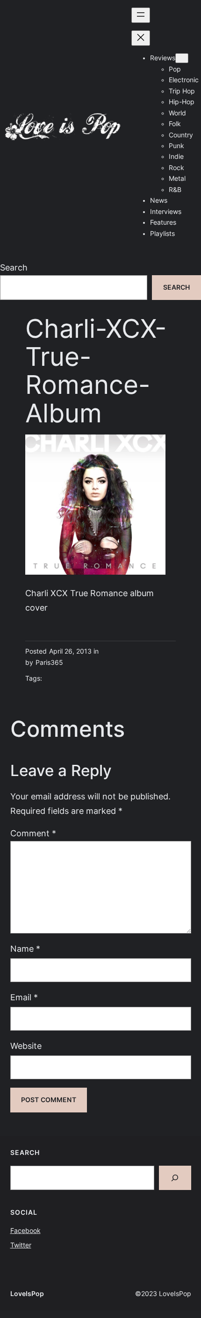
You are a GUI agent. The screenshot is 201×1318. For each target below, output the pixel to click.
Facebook (25, 1230)
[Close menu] (140, 38)
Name (25, 949)
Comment (33, 833)
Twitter (20, 1245)
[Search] (175, 1178)
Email (24, 997)
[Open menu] (140, 15)
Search (14, 267)
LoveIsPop (27, 1293)
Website (26, 1046)
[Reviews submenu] (181, 58)
